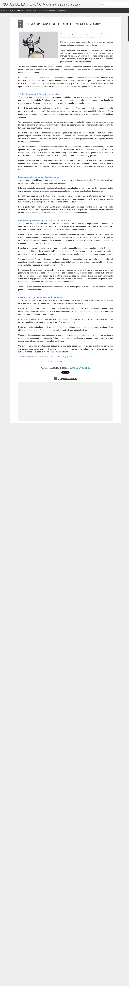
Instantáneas (50, 10)
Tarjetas (12, 10)
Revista (20, 10)
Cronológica (62, 10)
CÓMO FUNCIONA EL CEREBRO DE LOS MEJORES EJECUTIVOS (65, 24)
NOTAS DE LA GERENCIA (80, 368)
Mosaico (28, 10)
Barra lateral (38, 10)
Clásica (4, 10)
